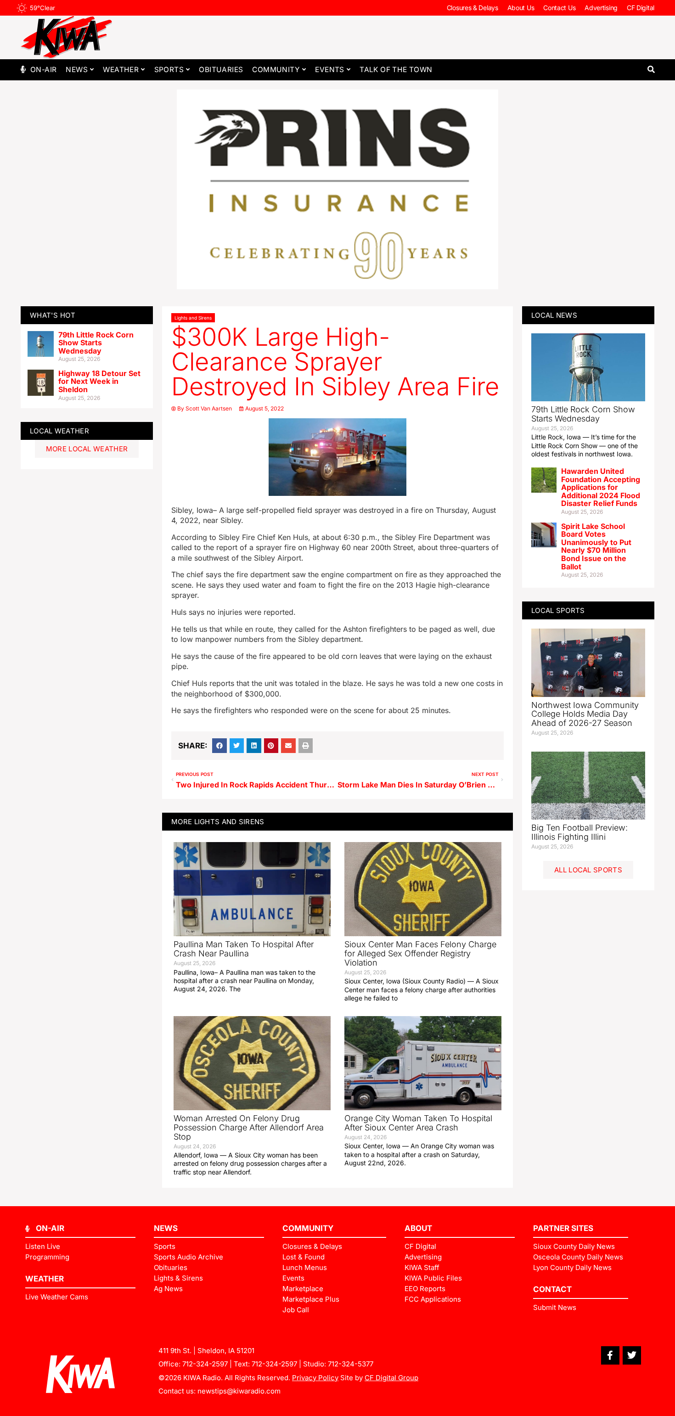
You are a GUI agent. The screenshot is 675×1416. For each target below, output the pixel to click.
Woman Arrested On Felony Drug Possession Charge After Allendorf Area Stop (249, 1127)
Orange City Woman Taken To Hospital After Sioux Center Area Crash (418, 1122)
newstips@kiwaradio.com (239, 1391)
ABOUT (418, 1228)
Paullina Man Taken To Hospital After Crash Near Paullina (244, 948)
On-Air (43, 69)
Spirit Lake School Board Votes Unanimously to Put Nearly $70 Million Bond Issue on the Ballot (596, 546)
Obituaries (221, 69)
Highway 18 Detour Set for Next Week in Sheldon (99, 381)
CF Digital (640, 7)
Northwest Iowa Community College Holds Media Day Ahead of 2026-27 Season (585, 714)
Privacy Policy (315, 1377)
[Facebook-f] (610, 1355)
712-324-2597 (205, 1364)
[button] (651, 70)
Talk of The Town (396, 69)
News (77, 69)
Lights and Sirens (193, 317)
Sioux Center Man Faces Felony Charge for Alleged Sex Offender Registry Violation (420, 953)
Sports (169, 69)
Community (276, 69)
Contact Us (559, 7)
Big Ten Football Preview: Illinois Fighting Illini (579, 832)
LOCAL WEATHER (59, 431)
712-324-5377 (350, 1364)
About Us (520, 7)
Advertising (601, 7)
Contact (552, 1289)
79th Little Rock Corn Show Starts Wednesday (96, 342)
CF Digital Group (391, 1377)
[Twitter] (632, 1355)
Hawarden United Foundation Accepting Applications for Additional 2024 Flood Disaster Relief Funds (600, 487)
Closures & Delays (472, 7)
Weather (121, 69)
